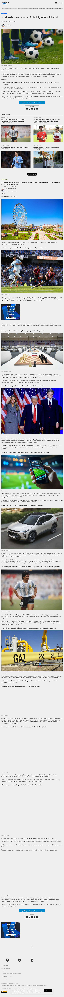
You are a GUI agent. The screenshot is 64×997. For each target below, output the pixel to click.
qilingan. (36, 442)
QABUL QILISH (48, 990)
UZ (59, 3)
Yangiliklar (5, 179)
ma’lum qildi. (5, 70)
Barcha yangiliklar (7, 8)
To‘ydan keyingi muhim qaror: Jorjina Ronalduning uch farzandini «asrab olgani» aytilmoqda (47, 121)
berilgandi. (27, 98)
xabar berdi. (20, 555)
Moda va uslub (59, 8)
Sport (4, 13)
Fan (19, 8)
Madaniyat (42, 8)
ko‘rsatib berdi (14, 723)
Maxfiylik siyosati (6, 968)
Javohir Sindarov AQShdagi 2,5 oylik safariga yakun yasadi (46, 148)
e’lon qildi (39, 840)
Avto (15, 8)
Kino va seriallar (33, 8)
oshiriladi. (19, 677)
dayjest (3, 193)
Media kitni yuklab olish (7, 976)
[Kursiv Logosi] (5, 2)
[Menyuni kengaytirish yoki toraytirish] (62, 3)
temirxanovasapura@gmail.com (11, 191)
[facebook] (7, 960)
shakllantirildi (47, 776)
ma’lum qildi (37, 377)
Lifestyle (4, 3)
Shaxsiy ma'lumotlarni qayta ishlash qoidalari (12, 973)
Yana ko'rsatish (32, 174)
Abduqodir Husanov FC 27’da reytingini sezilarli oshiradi (15, 148)
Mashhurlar (49, 8)
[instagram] (19, 960)
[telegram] (32, 960)
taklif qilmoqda (44, 899)
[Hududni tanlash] (56, 3)
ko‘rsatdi (39, 300)
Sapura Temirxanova (10, 188)
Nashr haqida (5, 965)
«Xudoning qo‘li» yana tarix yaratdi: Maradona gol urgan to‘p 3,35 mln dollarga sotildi (13, 121)
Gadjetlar (24, 8)
